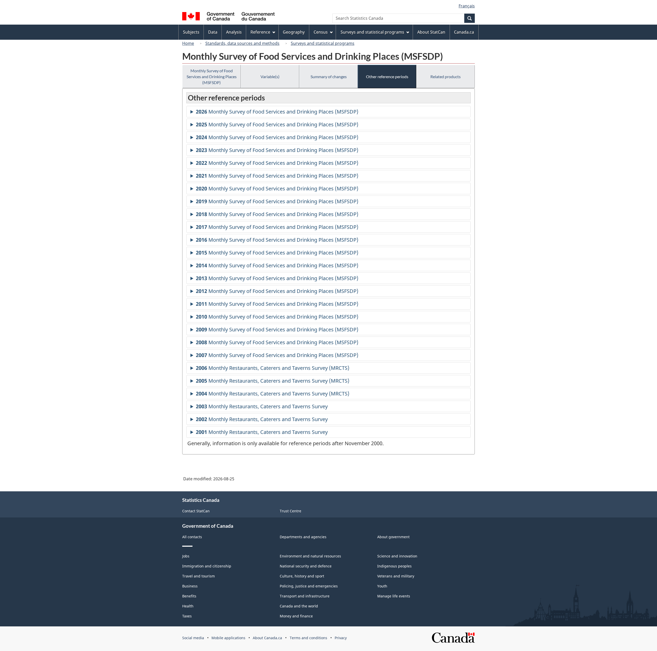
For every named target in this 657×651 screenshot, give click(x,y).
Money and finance (296, 616)
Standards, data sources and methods (242, 43)
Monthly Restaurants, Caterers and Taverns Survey (262, 407)
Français (467, 6)
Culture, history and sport (302, 576)
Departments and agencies (303, 536)
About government (393, 536)
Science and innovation (397, 556)
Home (188, 43)
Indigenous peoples (394, 566)
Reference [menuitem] (260, 32)
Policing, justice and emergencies (309, 586)
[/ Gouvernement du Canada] (228, 17)
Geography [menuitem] (294, 32)
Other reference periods (387, 76)
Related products (445, 76)
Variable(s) (269, 76)
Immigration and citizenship (206, 566)
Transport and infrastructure (305, 596)
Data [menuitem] (212, 32)
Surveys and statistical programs (322, 43)
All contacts (192, 536)
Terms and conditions (308, 637)
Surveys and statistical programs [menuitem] (372, 32)
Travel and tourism (198, 576)
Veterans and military (395, 576)
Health (188, 606)
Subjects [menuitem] (191, 32)
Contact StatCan (196, 510)
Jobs (185, 556)
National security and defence (306, 566)
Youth (382, 586)
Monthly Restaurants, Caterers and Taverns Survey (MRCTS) (272, 369)
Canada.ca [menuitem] (464, 32)
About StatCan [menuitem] (431, 32)
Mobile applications (228, 637)
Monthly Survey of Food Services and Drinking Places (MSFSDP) (212, 76)
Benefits (189, 596)
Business (190, 586)
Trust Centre (290, 510)
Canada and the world (299, 606)
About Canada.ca (267, 637)
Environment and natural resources (310, 556)
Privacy (341, 637)
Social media (193, 637)
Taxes (187, 616)
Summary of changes (329, 76)
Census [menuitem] (321, 32)
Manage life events (393, 596)
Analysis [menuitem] (234, 32)
